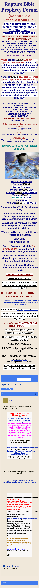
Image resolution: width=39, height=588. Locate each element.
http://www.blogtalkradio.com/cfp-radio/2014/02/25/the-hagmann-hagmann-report (19, 420)
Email (8, 566)
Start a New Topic (7, 389)
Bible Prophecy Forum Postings (15, 385)
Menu (5, 377)
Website (17, 566)
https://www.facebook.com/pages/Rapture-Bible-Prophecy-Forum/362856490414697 (22, 452)
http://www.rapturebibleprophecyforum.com (22, 447)
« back (4, 582)
